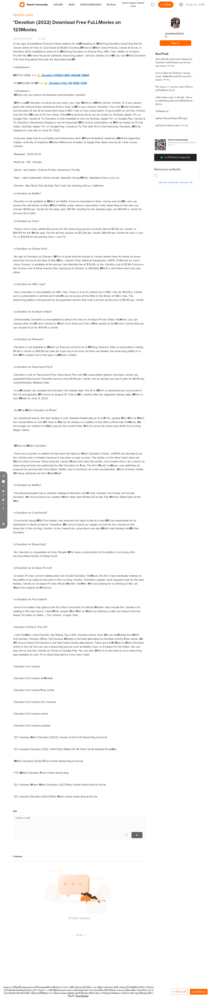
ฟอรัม (72, 4)
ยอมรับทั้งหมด (199, 991)
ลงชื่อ (202, 4)
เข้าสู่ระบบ (191, 4)
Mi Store (111, 4)
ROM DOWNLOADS (90, 4)
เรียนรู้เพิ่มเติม (81, 996)
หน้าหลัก (58, 4)
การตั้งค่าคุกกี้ (179, 991)
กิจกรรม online (23, 15)
